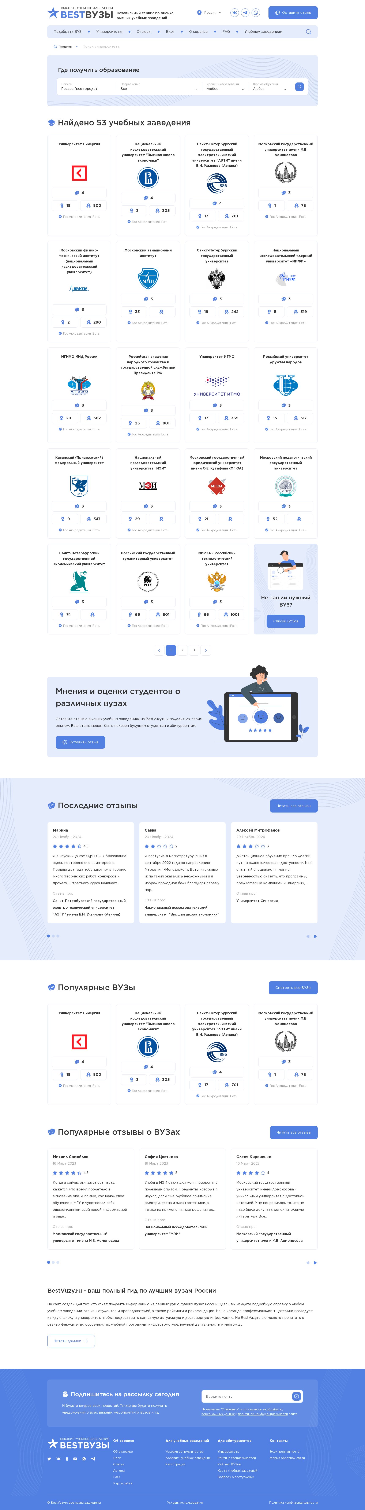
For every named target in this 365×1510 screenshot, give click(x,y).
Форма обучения (265, 84)
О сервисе (198, 32)
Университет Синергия (79, 144)
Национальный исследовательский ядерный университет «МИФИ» (286, 255)
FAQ (226, 32)
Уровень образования (223, 84)
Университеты (109, 32)
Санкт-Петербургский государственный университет (217, 255)
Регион (66, 84)
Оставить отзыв (296, 13)
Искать (299, 86)
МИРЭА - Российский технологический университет (217, 558)
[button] (48, 936)
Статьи (118, 1464)
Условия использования (185, 1502)
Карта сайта (122, 1483)
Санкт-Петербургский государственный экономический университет (79, 558)
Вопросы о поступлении (236, 1477)
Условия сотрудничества (184, 1451)
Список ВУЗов (285, 621)
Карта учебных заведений (237, 1470)
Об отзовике (123, 1451)
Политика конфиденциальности (293, 1502)
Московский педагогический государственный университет (286, 463)
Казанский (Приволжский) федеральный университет (79, 460)
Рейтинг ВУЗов (229, 1464)
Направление (130, 84)
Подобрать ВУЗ (68, 32)
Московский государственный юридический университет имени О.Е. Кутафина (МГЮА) (216, 463)
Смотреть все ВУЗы (293, 988)
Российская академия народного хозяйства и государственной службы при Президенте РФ (148, 365)
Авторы (119, 1470)
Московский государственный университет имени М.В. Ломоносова (285, 149)
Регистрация (175, 1464)
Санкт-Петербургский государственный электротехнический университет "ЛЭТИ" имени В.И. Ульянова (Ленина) (217, 155)
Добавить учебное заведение (188, 1458)
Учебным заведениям (263, 32)
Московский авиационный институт (148, 253)
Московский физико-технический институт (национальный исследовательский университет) (79, 261)
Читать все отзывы (294, 806)
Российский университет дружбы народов (285, 359)
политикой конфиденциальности (263, 1414)
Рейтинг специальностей (237, 1458)
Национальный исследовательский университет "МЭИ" (148, 463)
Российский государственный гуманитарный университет (148, 556)
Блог (170, 32)
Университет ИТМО (216, 357)
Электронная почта (285, 1451)
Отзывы (144, 32)
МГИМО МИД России (79, 357)
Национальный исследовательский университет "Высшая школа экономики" (148, 152)
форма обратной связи (287, 1458)
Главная (65, 46)
